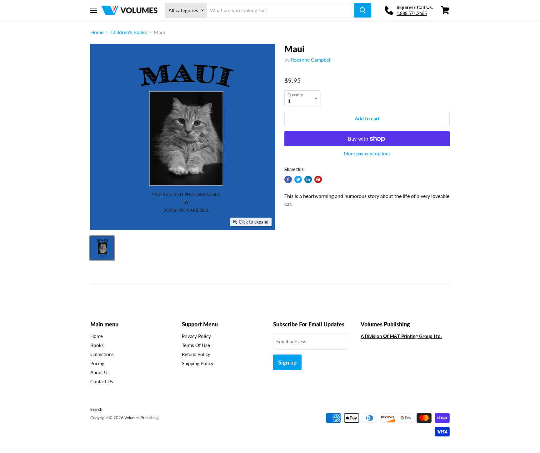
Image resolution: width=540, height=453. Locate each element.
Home (96, 32)
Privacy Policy (196, 336)
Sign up (287, 362)
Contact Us (101, 381)
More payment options (367, 153)
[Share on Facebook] (288, 179)
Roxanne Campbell (311, 60)
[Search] (362, 10)
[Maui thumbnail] (102, 248)
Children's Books (128, 32)
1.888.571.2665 (412, 13)
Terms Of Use (196, 345)
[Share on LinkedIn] (308, 179)
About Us (100, 372)
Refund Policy (196, 354)
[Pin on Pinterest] (318, 179)
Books (97, 345)
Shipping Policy (197, 363)
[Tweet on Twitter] (298, 179)
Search (96, 409)
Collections (102, 354)
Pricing (97, 363)
